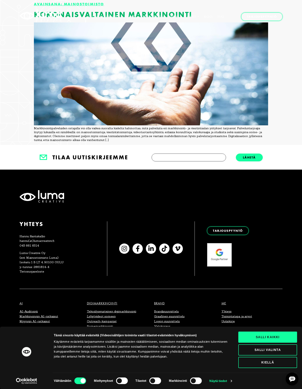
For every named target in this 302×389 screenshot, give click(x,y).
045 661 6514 (29, 245)
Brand (130, 17)
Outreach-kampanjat (102, 321)
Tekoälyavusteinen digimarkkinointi (111, 311)
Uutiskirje (228, 321)
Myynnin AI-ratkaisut (35, 321)
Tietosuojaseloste (32, 271)
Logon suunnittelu (167, 321)
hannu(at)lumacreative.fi (37, 241)
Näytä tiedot (218, 381)
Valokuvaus (162, 326)
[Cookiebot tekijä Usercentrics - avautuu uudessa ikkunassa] (27, 381)
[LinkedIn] (151, 248)
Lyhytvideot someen (101, 316)
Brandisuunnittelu (166, 311)
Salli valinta (268, 350)
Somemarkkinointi (100, 326)
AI (79, 17)
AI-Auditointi (29, 311)
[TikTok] (164, 248)
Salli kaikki (268, 337)
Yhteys (174, 17)
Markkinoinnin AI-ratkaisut (39, 316)
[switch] (122, 380)
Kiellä (267, 362)
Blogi (208, 17)
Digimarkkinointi (103, 17)
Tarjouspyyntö (262, 17)
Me (223, 303)
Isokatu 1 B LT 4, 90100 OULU (42, 262)
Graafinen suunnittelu (169, 316)
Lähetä (249, 157)
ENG (221, 17)
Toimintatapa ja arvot (236, 316)
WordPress (152, 17)
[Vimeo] (178, 248)
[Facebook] (138, 248)
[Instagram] (124, 248)
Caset (191, 17)
